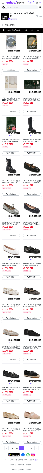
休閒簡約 (33, 30)
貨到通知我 (11, 70)
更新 (35, 460)
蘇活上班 (27, 30)
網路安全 (14, 470)
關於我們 (21, 465)
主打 (3, 30)
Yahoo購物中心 (15, 2)
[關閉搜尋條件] (6, 7)
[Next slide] (19, 42)
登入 (30, 3)
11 (17, 448)
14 (31, 448)
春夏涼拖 (39, 30)
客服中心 (13, 465)
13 (26, 448)
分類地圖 (28, 470)
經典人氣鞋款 (10, 25)
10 (12, 448)
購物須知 (29, 465)
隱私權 (22, 470)
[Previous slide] (2, 42)
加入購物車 (33, 70)
